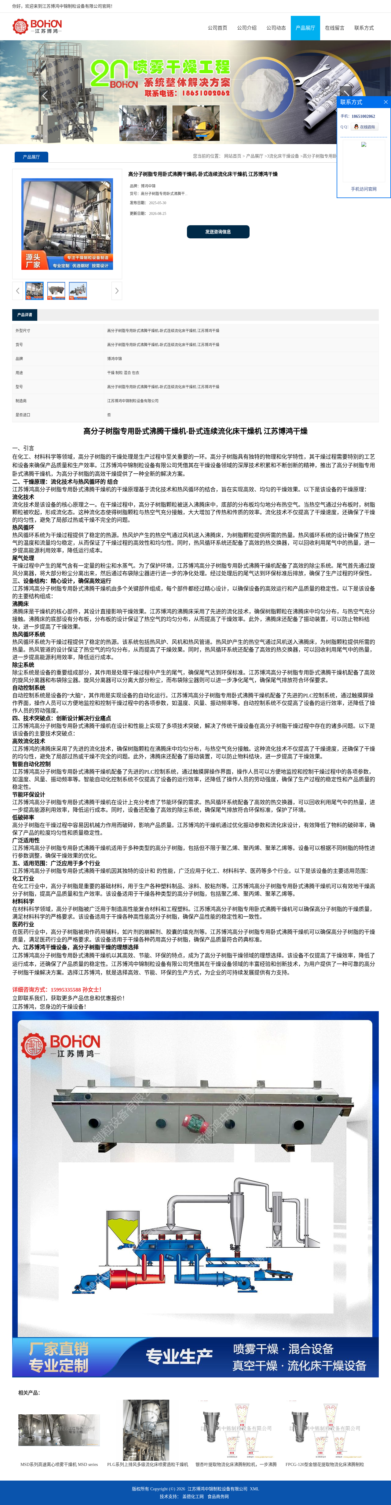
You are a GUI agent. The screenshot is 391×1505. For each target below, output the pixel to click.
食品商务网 (218, 1496)
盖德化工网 (193, 1496)
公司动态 (276, 28)
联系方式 (364, 28)
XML (254, 1489)
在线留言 (335, 28)
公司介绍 (247, 28)
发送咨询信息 (218, 232)
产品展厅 (305, 28)
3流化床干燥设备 (283, 156)
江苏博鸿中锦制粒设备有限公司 (217, 1489)
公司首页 (217, 28)
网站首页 (232, 156)
